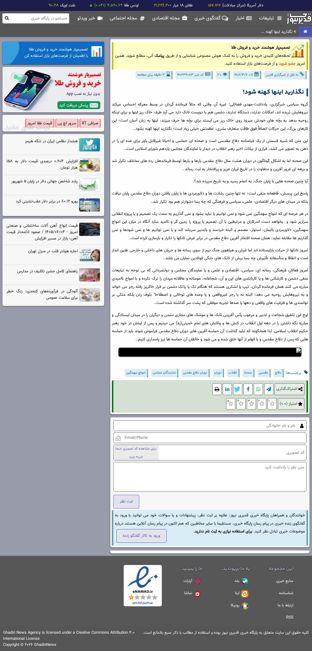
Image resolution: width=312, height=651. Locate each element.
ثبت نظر (126, 501)
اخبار (241, 18)
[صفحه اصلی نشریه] (305, 31)
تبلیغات (267, 18)
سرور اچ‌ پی (67, 123)
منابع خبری (284, 581)
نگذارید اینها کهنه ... (277, 32)
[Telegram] (268, 389)
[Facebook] (248, 389)
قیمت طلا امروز (39, 123)
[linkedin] (227, 389)
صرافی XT (90, 123)
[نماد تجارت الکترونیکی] (143, 605)
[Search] (6, 18)
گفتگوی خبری (208, 18)
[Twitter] (237, 389)
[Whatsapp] (258, 389)
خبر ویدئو (86, 18)
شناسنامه (286, 593)
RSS (289, 618)
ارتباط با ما (285, 605)
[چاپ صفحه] (217, 389)
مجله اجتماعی (124, 18)
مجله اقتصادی (166, 18)
